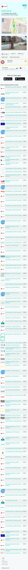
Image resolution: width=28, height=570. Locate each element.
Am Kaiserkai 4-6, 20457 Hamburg (13, 489)
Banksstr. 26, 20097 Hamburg (12, 306)
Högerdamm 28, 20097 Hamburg (13, 298)
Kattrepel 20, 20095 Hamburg (12, 287)
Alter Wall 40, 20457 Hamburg (12, 389)
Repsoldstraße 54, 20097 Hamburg (13, 215)
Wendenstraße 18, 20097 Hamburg (13, 185)
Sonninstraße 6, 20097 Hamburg (13, 220)
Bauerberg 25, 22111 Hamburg (12, 365)
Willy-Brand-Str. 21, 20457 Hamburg (13, 342)
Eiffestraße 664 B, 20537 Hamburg (13, 265)
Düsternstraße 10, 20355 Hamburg (13, 421)
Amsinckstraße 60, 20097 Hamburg (13, 321)
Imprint (3, 560)
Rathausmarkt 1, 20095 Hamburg (13, 334)
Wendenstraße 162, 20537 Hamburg (14, 150)
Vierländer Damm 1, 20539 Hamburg (14, 511)
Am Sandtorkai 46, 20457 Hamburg (13, 448)
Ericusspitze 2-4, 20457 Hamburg (13, 359)
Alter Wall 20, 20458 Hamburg (12, 345)
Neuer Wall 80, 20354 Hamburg (12, 387)
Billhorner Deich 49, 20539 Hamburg (14, 495)
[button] (14, 68)
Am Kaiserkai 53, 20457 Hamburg (13, 525)
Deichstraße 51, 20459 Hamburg (13, 478)
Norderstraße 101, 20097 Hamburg (13, 171)
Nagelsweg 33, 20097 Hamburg (13, 209)
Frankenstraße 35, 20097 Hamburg (13, 136)
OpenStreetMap (20, 33)
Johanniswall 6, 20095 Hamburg (13, 250)
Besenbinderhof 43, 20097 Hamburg (14, 130)
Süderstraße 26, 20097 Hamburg (13, 267)
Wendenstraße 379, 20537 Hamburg (14, 115)
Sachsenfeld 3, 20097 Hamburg (13, 259)
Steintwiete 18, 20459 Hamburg (12, 467)
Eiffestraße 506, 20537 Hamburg (13, 123)
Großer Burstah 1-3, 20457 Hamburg (14, 395)
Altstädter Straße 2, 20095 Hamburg (14, 237)
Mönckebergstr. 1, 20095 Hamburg (13, 191)
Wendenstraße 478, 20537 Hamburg (14, 194)
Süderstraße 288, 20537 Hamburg (13, 231)
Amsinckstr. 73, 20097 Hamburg (13, 326)
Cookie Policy (4, 561)
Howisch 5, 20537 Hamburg (12, 245)
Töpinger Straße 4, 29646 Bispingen (13, 112)
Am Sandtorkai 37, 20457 (11, 500)
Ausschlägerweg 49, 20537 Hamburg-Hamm (11, 104)
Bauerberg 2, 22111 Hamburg (12, 376)
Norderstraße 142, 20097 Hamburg (13, 141)
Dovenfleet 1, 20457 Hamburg (12, 370)
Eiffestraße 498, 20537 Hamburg (13, 97)
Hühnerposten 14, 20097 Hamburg (13, 200)
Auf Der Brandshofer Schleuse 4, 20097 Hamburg (13, 348)
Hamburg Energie (6, 11)
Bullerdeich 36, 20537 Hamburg (13, 273)
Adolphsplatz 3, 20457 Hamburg (13, 381)
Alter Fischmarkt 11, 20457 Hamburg (13, 328)
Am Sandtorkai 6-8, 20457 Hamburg (14, 451)
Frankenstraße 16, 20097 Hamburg (13, 168)
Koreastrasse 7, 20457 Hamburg (13, 415)
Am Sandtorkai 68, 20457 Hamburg (13, 505)
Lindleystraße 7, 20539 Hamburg (13, 520)
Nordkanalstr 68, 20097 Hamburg (13, 205)
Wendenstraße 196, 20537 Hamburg (13, 120)
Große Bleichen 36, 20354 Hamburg (14, 351)
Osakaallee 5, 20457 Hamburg (12, 432)
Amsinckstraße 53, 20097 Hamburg (13, 284)
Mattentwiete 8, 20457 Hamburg (13, 456)
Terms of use (4, 563)
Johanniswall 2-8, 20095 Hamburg (13, 242)
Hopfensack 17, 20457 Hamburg (12, 317)
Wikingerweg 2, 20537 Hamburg (13, 87)
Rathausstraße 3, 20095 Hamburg (13, 312)
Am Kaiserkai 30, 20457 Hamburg (13, 516)
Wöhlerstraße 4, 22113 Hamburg (12, 553)
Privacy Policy (5, 564)
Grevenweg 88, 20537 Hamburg (13, 106)
